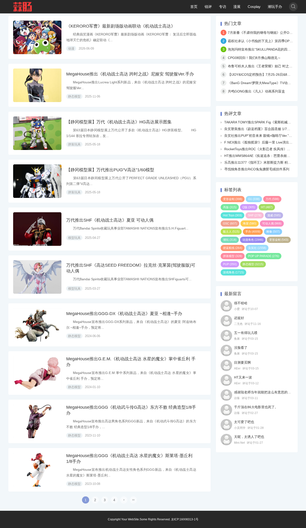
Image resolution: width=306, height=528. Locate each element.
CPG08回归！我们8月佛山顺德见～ (254, 58)
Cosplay (254, 7)
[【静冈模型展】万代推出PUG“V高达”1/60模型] (37, 181)
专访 (222, 7)
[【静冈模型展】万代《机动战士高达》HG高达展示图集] (37, 133)
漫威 (274, 215)
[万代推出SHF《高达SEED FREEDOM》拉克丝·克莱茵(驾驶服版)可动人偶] (37, 277)
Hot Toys (232, 215)
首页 (193, 7)
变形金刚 (232, 199)
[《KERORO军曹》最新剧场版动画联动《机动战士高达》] (37, 37)
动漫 (71, 48)
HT (267, 207)
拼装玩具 (74, 144)
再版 (229, 207)
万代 (272, 199)
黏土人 (231, 231)
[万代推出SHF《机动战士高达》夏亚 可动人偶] (37, 229)
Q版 (248, 207)
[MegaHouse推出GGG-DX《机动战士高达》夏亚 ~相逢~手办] (37, 325)
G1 (254, 199)
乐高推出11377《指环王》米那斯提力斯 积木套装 (261, 162)
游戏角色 (233, 272)
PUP (230, 264)
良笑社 (257, 248)
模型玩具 (74, 238)
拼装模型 (232, 256)
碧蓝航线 (232, 248)
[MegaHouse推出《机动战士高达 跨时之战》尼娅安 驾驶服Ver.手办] (37, 85)
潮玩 (229, 239)
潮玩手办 (275, 7)
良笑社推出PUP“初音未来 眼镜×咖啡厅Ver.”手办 (259, 136)
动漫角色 (252, 239)
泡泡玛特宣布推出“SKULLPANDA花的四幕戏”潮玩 (265, 49)
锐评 (208, 7)
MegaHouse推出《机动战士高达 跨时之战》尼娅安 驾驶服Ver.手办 (130, 74)
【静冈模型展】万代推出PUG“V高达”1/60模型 (110, 169)
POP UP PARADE (263, 256)
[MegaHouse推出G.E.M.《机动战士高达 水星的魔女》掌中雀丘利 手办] (37, 373)
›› (133, 499)
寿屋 (249, 223)
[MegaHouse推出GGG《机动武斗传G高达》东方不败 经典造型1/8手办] (37, 421)
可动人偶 (271, 223)
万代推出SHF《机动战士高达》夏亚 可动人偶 (109, 220)
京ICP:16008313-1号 (184, 519)
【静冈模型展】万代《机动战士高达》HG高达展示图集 (119, 122)
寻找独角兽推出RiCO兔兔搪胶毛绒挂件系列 (256, 169)
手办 (252, 231)
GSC (230, 223)
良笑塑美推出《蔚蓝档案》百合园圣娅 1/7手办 (259, 129)
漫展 (236, 7)
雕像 (273, 231)
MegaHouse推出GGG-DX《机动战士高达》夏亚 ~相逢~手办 (124, 313)
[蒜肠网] (22, 6)
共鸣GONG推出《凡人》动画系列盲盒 (256, 91)
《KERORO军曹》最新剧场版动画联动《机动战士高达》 (120, 26)
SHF (254, 215)
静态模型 (74, 96)
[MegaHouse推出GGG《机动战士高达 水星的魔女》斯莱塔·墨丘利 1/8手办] (37, 470)
